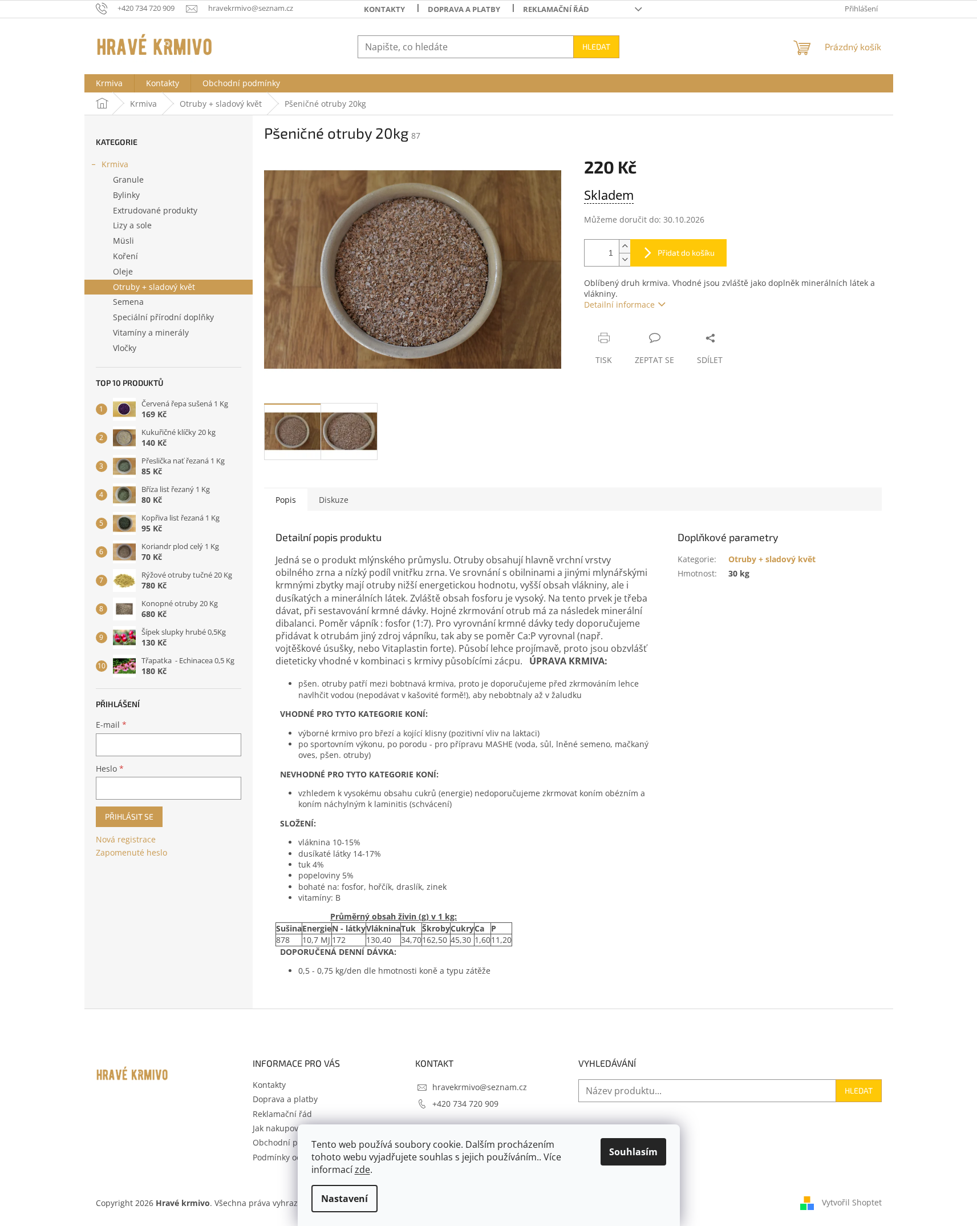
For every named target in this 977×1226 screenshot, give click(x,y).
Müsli (123, 240)
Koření (125, 256)
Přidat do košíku (686, 252)
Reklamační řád (556, 9)
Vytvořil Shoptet (852, 1201)
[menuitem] (109, 83)
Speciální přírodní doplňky (163, 317)
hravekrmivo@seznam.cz (479, 1087)
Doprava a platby (464, 9)
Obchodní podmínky (291, 1142)
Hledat (596, 46)
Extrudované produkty (155, 210)
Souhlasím (633, 1152)
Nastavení (344, 1198)
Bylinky (126, 194)
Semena (128, 301)
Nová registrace (126, 839)
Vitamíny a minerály (151, 332)
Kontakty (384, 9)
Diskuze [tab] (333, 499)
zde (362, 1169)
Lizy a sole (132, 225)
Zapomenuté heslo (131, 852)
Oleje (123, 271)
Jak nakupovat (279, 1128)
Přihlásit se (129, 816)
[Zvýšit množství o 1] (624, 246)
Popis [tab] (285, 499)
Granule (128, 179)
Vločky (124, 347)
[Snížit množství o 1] (624, 259)
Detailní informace (619, 304)
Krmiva (115, 164)
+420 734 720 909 (465, 1103)
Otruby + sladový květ (154, 286)
